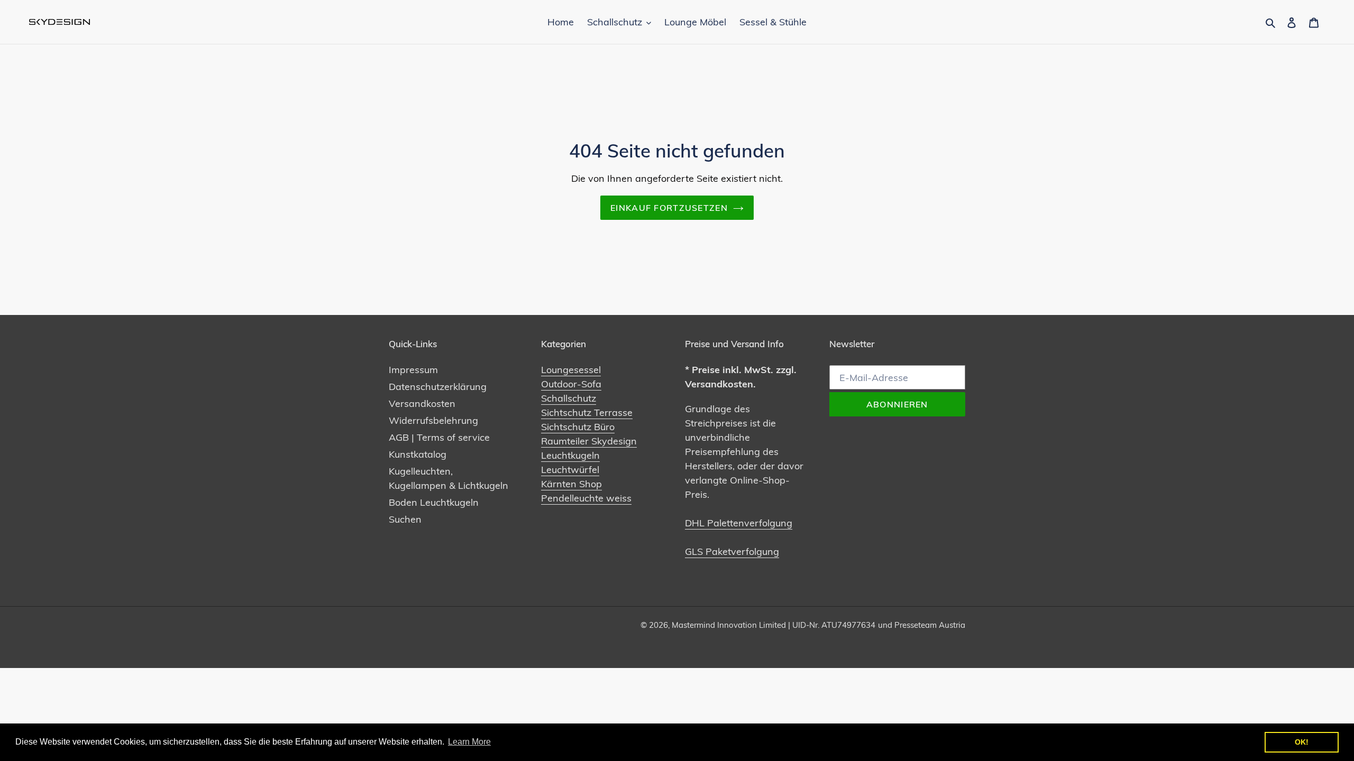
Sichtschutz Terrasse (587, 412)
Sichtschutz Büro (578, 427)
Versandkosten (422, 403)
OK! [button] (1302, 742)
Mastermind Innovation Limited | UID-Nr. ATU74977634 (773, 625)
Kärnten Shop (571, 484)
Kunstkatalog (417, 454)
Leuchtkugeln (570, 455)
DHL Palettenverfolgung (738, 523)
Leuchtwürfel (570, 469)
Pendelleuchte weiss (586, 498)
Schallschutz (568, 398)
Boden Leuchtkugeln (434, 502)
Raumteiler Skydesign (589, 441)
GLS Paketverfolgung (732, 551)
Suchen (405, 519)
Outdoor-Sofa (571, 384)
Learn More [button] (469, 741)
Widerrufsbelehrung (433, 420)
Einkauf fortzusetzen (669, 207)
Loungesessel (571, 370)
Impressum (413, 370)
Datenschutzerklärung (438, 386)
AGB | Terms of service (439, 437)
